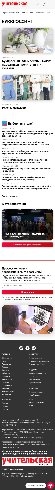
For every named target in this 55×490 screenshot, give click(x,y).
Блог (31, 405)
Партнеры (5, 409)
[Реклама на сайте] (50, 485)
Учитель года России (37, 364)
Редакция (5, 403)
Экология (5, 370)
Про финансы (7, 385)
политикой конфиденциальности (28, 297)
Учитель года (27, 13)
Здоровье (5, 388)
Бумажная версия (36, 392)
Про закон (5, 367)
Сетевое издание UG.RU (37, 373)
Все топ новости (10, 196)
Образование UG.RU (10, 13)
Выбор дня (6, 373)
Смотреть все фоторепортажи (27, 244)
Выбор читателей (21, 123)
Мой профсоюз (34, 379)
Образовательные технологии (40, 361)
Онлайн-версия (34, 395)
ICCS (31, 399)
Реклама (5, 406)
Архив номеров (35, 382)
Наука (4, 361)
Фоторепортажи (14, 204)
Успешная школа (43, 13)
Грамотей (5, 382)
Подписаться (27, 292)
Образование (7, 358)
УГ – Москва (33, 376)
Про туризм (6, 376)
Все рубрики (6, 394)
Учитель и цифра (8, 391)
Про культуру (7, 364)
